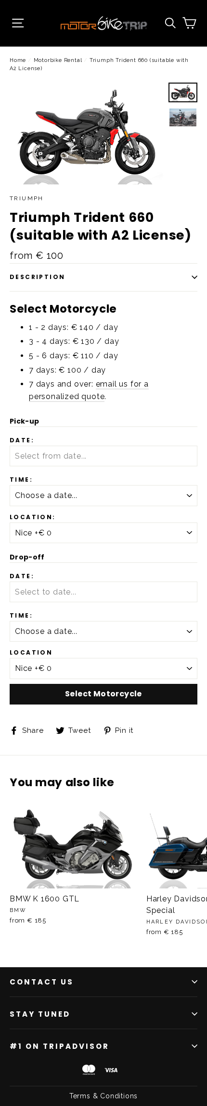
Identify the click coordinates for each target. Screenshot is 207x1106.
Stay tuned (40, 1014)
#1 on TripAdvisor (59, 1046)
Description (37, 277)
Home (18, 60)
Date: (22, 440)
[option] (86, 134)
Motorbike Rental (59, 60)
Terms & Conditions (103, 1096)
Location (31, 652)
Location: (33, 517)
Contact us (42, 982)
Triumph (27, 198)
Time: (21, 480)
